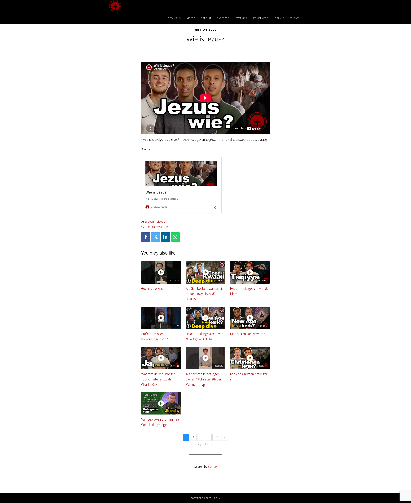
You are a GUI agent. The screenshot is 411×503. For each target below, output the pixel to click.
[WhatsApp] (175, 237)
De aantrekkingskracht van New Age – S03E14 (204, 336)
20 (216, 437)
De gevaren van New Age (247, 334)
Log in (216, 498)
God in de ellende (153, 289)
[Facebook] (145, 237)
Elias (166, 227)
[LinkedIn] (165, 237)
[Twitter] (155, 237)
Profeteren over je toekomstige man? (154, 336)
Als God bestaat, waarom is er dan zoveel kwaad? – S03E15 (204, 294)
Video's (161, 221)
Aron (147, 227)
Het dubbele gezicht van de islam (249, 291)
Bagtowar (157, 227)
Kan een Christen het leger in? (248, 376)
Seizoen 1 (150, 221)
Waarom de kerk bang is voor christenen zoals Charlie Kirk (158, 379)
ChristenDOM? (138, 6)
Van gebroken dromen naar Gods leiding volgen (160, 422)
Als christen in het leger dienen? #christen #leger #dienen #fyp (203, 379)
